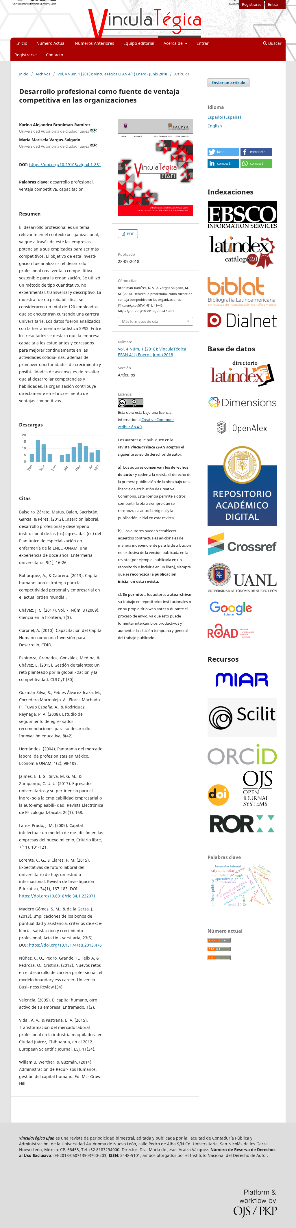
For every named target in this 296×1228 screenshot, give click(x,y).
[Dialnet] (242, 326)
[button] (223, 152)
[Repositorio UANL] (242, 524)
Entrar (203, 43)
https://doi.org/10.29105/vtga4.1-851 (65, 164)
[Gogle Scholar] (231, 615)
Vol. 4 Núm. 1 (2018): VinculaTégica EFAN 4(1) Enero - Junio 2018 (112, 74)
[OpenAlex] (242, 437)
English (215, 126)
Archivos (43, 74)
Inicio (21, 43)
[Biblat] (242, 304)
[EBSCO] (242, 227)
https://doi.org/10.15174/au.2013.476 (65, 945)
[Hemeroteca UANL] (242, 591)
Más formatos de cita (140, 321)
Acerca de (174, 43)
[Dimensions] (242, 408)
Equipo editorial (138, 43)
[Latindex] (242, 387)
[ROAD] (231, 636)
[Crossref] (242, 554)
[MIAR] (242, 690)
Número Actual (51, 43)
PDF (130, 233)
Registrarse (25, 54)
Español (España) (224, 117)
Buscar (274, 43)
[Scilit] (242, 736)
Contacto (54, 54)
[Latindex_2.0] (242, 269)
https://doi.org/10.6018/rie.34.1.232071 (57, 896)
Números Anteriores (94, 43)
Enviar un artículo (228, 82)
